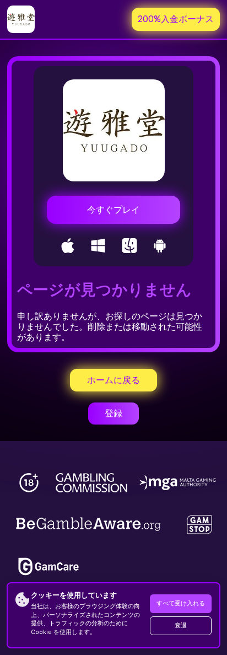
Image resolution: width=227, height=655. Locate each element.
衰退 (181, 625)
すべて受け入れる (180, 603)
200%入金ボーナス (176, 19)
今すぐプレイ (113, 210)
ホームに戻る (113, 380)
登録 (113, 413)
